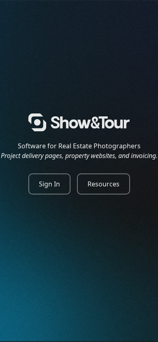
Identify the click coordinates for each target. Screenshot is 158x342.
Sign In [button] (49, 184)
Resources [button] (104, 184)
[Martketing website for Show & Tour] (79, 122)
